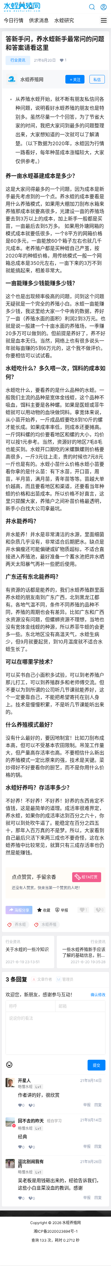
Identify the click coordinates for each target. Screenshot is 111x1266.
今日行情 (13, 20)
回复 (98, 1105)
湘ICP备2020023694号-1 (56, 1231)
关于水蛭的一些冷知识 (27, 949)
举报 (87, 1105)
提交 (96, 1065)
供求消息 (39, 20)
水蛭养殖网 (71, 1222)
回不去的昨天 (31, 1121)
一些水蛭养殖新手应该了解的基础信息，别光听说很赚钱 (83, 955)
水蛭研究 (64, 20)
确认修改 (98, 995)
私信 (97, 79)
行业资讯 (17, 60)
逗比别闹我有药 (31, 1163)
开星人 (24, 1080)
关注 (76, 79)
